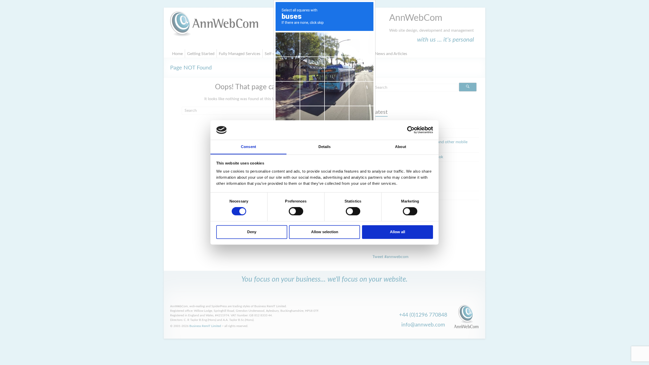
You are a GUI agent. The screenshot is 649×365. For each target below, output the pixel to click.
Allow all (397, 232)
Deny (251, 232)
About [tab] (400, 146)
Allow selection (324, 232)
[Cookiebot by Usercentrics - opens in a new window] (411, 130)
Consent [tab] (248, 146)
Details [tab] (324, 146)
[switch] (296, 211)
